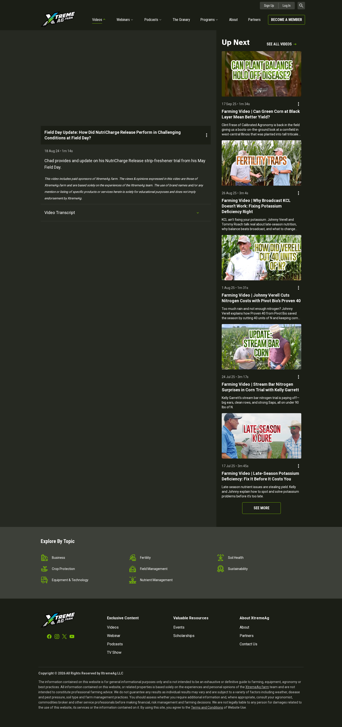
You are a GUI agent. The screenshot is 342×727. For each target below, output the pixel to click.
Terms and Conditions (207, 707)
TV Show (114, 652)
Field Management (154, 569)
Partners (254, 19)
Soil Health (236, 557)
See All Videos (279, 44)
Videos (97, 19)
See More (261, 508)
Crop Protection (63, 569)
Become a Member (286, 19)
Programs (207, 19)
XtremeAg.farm (257, 687)
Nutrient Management (156, 580)
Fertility (145, 557)
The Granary (181, 19)
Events (178, 627)
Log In (287, 5)
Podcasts (151, 19)
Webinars (123, 19)
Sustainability (238, 569)
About (233, 19)
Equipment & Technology (70, 580)
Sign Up (269, 5)
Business (58, 557)
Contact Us (248, 644)
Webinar (113, 635)
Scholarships (183, 635)
